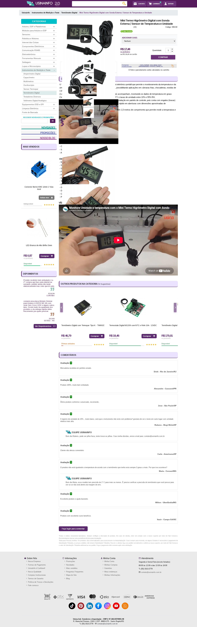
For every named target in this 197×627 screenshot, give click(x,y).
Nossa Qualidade (34, 572)
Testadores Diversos (32, 97)
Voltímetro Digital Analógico (35, 100)
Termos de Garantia (35, 579)
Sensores (38, 34)
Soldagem (38, 62)
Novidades (70, 565)
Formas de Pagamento (36, 565)
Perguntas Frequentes (74, 572)
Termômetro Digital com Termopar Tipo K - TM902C (82, 325)
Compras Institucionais (36, 575)
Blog (68, 579)
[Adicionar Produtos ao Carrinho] (172, 49)
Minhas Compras (111, 565)
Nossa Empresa (33, 561)
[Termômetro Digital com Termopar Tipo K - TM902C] (83, 307)
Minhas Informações (112, 575)
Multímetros (28, 81)
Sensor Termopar (30, 89)
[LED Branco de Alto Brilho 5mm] (39, 227)
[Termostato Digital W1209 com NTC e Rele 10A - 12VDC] (133, 307)
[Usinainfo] (43, 3)
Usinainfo (26, 13)
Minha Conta (109, 558)
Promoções (70, 561)
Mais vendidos (71, 568)
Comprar (45, 256)
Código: (168, 27)
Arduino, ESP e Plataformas (38, 26)
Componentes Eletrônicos (38, 46)
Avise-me (44, 197)
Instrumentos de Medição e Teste (38, 70)
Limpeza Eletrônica (38, 108)
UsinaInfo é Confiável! (36, 568)
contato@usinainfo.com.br (151, 572)
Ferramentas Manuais (38, 58)
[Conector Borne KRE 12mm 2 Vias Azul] (39, 169)
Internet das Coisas (38, 42)
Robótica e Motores (38, 38)
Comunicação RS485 (38, 50)
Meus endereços (110, 572)
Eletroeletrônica (38, 54)
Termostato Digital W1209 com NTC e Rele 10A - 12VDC (133, 325)
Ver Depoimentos (43, 326)
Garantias (108, 568)
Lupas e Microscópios (38, 66)
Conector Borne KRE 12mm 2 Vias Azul (39, 188)
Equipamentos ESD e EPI (38, 104)
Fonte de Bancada (30, 112)
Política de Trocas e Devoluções (40, 582)
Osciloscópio (28, 85)
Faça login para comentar (73, 529)
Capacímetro (28, 77)
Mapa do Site (71, 575)
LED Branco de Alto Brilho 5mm (39, 245)
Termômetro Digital (31, 93)
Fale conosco (32, 585)
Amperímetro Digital (31, 74)
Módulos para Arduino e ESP (38, 30)
